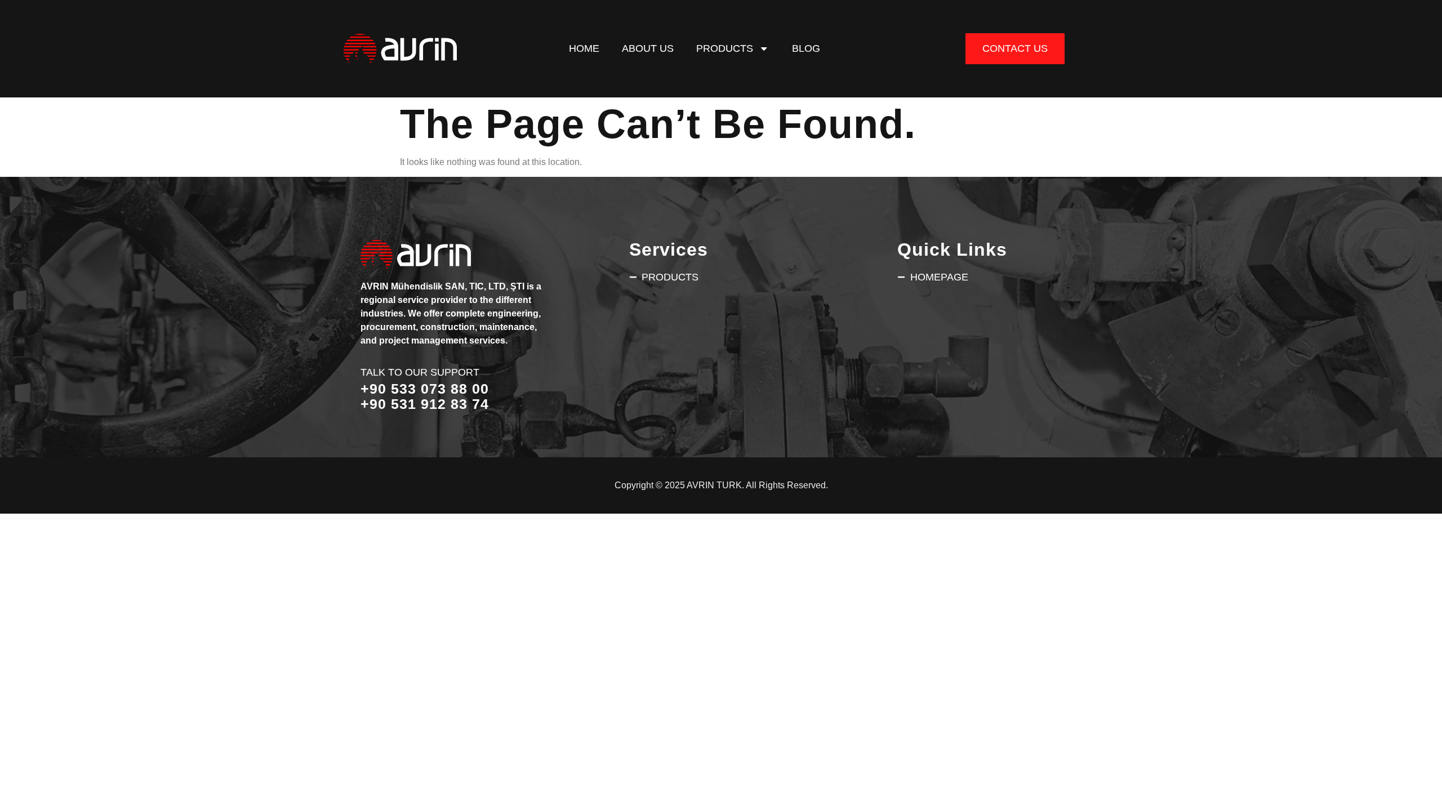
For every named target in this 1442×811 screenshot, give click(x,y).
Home (584, 48)
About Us (648, 48)
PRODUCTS (724, 48)
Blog (806, 48)
